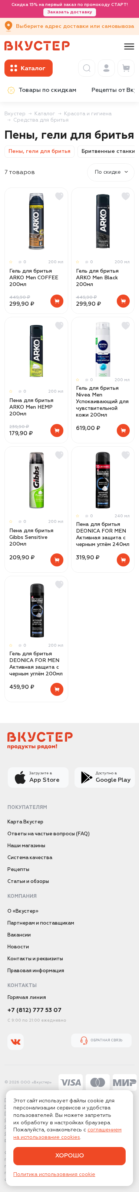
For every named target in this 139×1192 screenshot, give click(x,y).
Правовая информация (35, 970)
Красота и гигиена (88, 113)
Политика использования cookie (54, 1174)
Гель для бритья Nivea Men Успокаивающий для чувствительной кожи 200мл (102, 402)
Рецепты (18, 869)
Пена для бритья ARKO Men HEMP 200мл (31, 407)
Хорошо (69, 1156)
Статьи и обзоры (28, 881)
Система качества (29, 857)
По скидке (108, 172)
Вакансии (19, 935)
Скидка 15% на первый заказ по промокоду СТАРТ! (69, 9)
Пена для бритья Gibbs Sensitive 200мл (31, 537)
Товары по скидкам (47, 90)
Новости (18, 947)
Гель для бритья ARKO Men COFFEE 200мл (33, 278)
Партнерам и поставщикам (40, 923)
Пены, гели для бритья (39, 151)
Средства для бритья (41, 120)
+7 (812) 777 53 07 (34, 1010)
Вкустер (15, 113)
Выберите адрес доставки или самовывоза (75, 26)
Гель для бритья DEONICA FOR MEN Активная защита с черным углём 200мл (36, 664)
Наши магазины (26, 846)
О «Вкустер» (23, 911)
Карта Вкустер (25, 822)
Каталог (44, 113)
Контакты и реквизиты (35, 959)
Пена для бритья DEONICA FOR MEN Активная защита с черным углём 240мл (102, 534)
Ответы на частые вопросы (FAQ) (48, 834)
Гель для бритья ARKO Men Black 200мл (97, 278)
